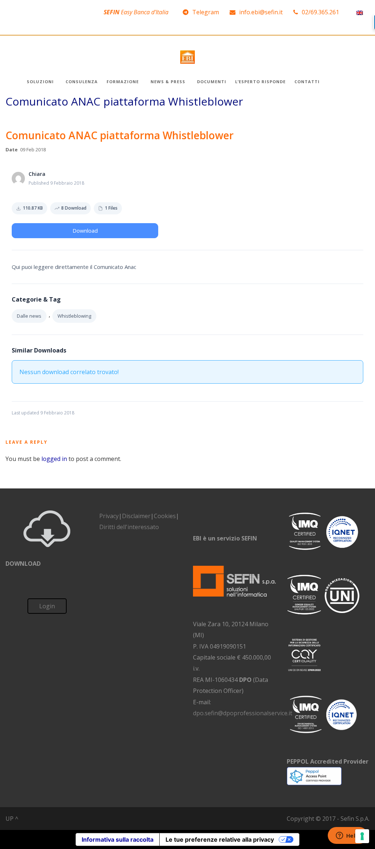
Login (47, 606)
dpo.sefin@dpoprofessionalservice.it (242, 713)
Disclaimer (136, 516)
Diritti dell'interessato (129, 527)
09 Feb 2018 (33, 149)
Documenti (211, 81)
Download (85, 230)
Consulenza (82, 81)
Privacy (109, 516)
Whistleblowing (74, 316)
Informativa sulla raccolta (117, 839)
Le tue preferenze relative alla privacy (220, 839)
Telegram (205, 12)
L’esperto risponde (260, 81)
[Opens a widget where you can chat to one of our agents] (347, 836)
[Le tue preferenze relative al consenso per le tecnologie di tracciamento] (362, 836)
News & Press (168, 81)
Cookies (165, 516)
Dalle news (29, 316)
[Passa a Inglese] (360, 12)
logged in (54, 459)
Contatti (307, 81)
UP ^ (11, 819)
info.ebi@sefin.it (261, 12)
